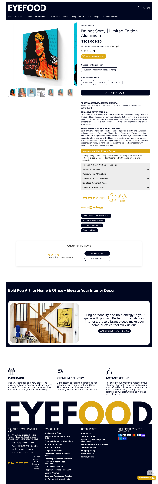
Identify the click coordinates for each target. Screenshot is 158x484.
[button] (139, 7)
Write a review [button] (97, 253)
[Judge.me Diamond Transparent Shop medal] (112, 197)
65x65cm (101, 82)
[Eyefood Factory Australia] (27, 7)
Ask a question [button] (97, 259)
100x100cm (115, 82)
